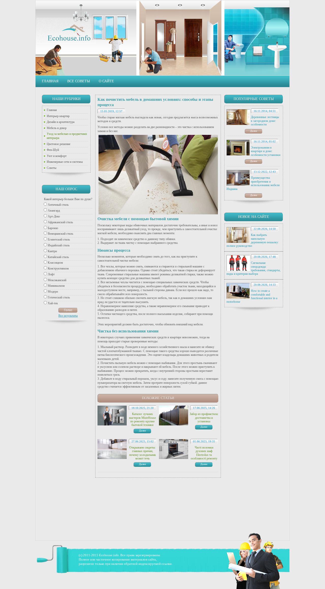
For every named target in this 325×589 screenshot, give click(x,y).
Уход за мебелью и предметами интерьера (67, 136)
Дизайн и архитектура (60, 122)
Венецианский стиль (60, 233)
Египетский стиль (59, 239)
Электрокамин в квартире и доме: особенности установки (265, 151)
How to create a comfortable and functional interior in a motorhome (251, 296)
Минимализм (56, 286)
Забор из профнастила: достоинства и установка (204, 417)
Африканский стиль (60, 222)
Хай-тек (53, 303)
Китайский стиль (58, 257)
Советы (51, 168)
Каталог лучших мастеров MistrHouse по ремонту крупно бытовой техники (142, 419)
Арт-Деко (54, 216)
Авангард (54, 210)
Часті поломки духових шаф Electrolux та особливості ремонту (204, 453)
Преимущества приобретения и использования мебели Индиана (253, 183)
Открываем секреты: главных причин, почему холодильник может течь (142, 453)
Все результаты (68, 315)
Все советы (78, 81)
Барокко (53, 228)
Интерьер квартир (58, 116)
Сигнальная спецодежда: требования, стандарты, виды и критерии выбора (253, 268)
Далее (253, 130)
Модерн (53, 291)
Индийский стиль (59, 245)
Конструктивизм (58, 268)
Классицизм (55, 262)
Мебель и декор (57, 128)
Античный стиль (58, 204)
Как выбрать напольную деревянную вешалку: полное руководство (252, 240)
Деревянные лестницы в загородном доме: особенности (265, 120)
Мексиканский (57, 280)
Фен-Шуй (53, 150)
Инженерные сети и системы (65, 162)
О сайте (106, 81)
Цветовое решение (58, 144)
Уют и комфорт (57, 156)
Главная (50, 81)
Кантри (52, 251)
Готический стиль (59, 297)
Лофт (51, 274)
